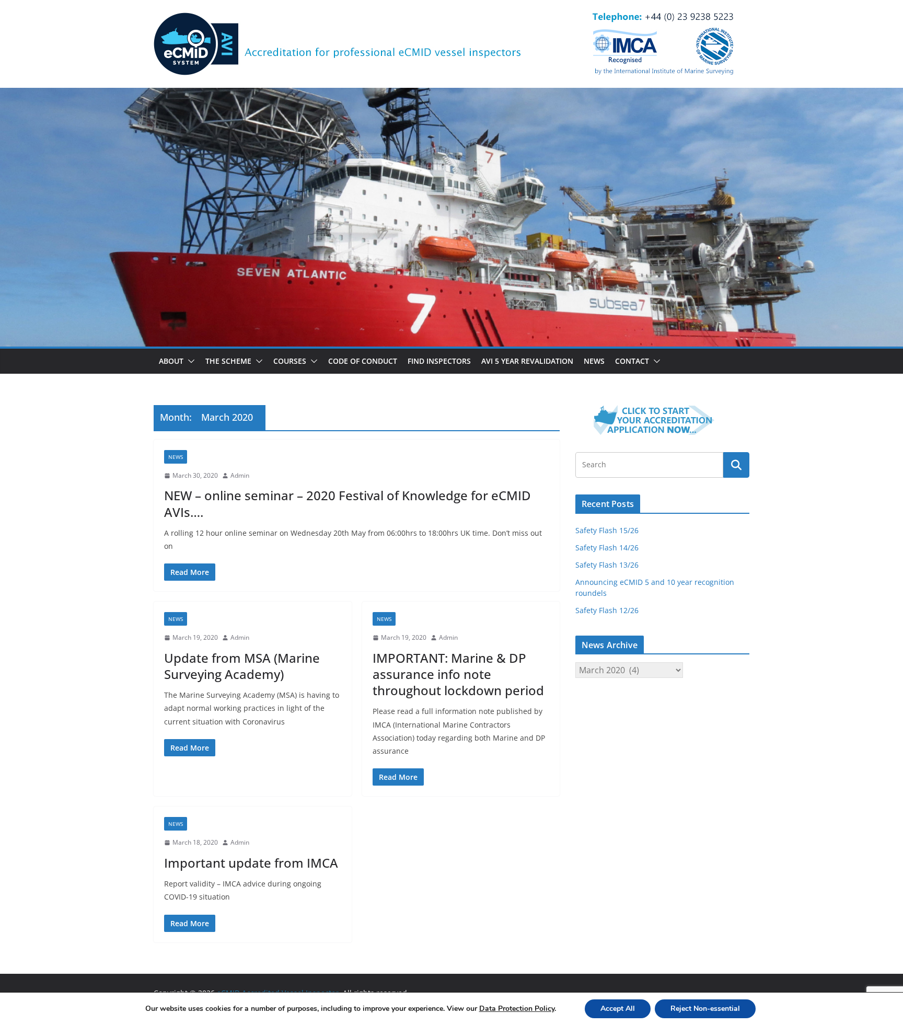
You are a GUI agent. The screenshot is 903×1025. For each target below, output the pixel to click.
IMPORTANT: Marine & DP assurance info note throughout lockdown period (458, 674)
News (594, 361)
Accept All (617, 1009)
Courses (289, 361)
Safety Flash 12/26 (607, 610)
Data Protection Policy (516, 1009)
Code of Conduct (362, 361)
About (171, 361)
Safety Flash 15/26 (607, 530)
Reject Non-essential (705, 1009)
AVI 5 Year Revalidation (527, 361)
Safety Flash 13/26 (607, 565)
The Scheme (228, 361)
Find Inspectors (439, 361)
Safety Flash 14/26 (607, 547)
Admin (239, 475)
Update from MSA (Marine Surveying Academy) (242, 666)
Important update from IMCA (251, 862)
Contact (632, 361)
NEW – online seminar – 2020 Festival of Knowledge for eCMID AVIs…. (347, 503)
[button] (189, 361)
